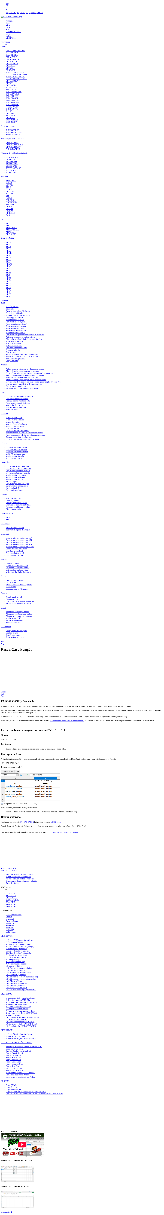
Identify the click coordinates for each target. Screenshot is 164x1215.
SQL (7, 29)
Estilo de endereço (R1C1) (16, 580)
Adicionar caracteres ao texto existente (20, 337)
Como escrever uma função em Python (20, 1077)
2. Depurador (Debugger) (15, 942)
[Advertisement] (19, 672)
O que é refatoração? (13, 1089)
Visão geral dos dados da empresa (18, 572)
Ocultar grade (11, 582)
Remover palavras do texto (16, 341)
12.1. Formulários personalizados (18, 972)
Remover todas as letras (15, 320)
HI (15, 13)
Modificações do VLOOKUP (12, 139)
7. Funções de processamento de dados (20, 1011)
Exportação (5, 534)
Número (4, 365)
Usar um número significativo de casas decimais (24, 384)
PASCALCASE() (27, 822)
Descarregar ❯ (6, 1212)
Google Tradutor (12, 361)
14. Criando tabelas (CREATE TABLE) (21, 1026)
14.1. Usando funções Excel (16, 988)
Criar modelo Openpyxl (15, 553)
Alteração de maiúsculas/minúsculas (14, 153)
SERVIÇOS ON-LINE (10, 870)
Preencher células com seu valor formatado (22, 377)
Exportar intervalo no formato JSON (19, 542)
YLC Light (51, 832)
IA (2, 219)
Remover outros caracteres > (16, 324)
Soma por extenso (8, 126)
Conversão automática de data (17, 399)
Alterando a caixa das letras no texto (19, 874)
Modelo (4, 559)
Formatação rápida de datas (16, 407)
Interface (4, 576)
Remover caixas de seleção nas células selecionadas (25, 435)
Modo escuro (11, 587)
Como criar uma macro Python (17, 1075)
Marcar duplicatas (12, 422)
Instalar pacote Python (14, 620)
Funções (4, 44)
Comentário (5, 462)
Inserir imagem (11, 481)
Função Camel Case (13, 1055)
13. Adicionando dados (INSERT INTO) (21, 1024)
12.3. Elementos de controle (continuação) (22, 977)
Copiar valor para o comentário (17, 466)
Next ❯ (13, 868)
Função (15, 1053)
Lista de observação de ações (17, 570)
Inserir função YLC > (14, 458)
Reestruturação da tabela (15, 426)
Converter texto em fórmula (16, 450)
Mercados (4, 176)
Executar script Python (14, 622)
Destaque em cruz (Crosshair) (17, 589)
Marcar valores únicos (14, 418)
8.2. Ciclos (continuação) (15, 962)
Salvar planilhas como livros (16, 503)
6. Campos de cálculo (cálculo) (17, 1009)
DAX (8, 27)
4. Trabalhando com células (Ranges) (20, 947)
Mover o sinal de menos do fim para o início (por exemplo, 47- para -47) (33, 382)
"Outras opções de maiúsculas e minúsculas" (67, 721)
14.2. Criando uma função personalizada (21, 990)
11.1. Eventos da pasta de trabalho (19, 968)
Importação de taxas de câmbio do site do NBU (24, 1047)
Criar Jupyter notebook (14, 551)
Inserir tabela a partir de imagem (18, 530)
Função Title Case (12, 1066)
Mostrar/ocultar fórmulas (15, 456)
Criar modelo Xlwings (14, 555)
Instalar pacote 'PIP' (13, 618)
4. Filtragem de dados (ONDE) (17, 1004)
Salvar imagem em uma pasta (17, 486)
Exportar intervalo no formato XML (19, 540)
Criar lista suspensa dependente (17, 431)
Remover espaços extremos (16, 326)
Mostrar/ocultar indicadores (16, 477)
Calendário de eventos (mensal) (18, 568)
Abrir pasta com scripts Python (17, 612)
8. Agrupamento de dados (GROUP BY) (21, 1013)
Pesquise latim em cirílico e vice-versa (20, 879)
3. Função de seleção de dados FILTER (21, 1038)
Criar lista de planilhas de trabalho (18, 505)
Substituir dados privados (15, 359)
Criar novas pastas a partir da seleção (20, 601)
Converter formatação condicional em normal (23, 439)
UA (7, 3)
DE (12, 13)
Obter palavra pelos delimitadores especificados (24, 339)
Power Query (6, 627)
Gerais (3, 47)
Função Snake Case (13, 1057)
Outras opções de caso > (15, 317)
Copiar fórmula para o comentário (18, 469)
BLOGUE (5, 1081)
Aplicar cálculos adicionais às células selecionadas (25, 369)
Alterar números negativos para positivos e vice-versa (26, 380)
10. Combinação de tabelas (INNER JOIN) (22, 1017)
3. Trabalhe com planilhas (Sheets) (19, 944)
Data (3, 392)
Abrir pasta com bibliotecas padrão (19, 614)
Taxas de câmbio (7, 238)
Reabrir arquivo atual (14, 597)
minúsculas (10, 309)
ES (7, 13)
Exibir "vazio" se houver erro (17, 452)
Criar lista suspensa (13, 428)
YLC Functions (61, 832)
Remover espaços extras (15, 328)
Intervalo (4, 414)
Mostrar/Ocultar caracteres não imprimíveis (22, 354)
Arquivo (4, 593)
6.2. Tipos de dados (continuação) (18, 953)
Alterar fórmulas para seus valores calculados (23, 371)
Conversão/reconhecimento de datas (19, 396)
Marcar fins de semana (14, 405)
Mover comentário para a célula (18, 473)
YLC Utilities (11, 38)
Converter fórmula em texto (16, 447)
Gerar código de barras (14, 490)
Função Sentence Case (14, 1064)
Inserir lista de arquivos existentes (18, 604)
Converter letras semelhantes (16, 348)
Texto (3, 303)
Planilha (4, 494)
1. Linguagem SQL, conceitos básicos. (20, 998)
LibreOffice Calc (7, 771)
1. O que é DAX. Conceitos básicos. (19, 1034)
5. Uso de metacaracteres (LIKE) (18, 1007)
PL (35, 13)
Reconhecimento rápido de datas (18, 401)
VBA (8, 25)
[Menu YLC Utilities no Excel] (17, 1208)
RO (38, 13)
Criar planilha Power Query (16, 631)
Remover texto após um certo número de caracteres (25, 335)
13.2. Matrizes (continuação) (16, 983)
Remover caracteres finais (15, 333)
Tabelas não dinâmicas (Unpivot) (18, 1051)
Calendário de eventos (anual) (17, 566)
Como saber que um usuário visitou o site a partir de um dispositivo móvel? (34, 1094)
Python (3, 608)
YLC (8, 519)
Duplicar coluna (12, 633)
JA (10, 13)
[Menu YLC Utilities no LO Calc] (17, 1182)
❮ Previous (5, 868)
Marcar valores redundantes (16, 424)
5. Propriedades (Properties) (16, 949)
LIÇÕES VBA (6, 936)
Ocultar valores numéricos (16, 386)
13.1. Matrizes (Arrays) (14, 981)
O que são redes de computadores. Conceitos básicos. (26, 1092)
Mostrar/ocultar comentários (16, 475)
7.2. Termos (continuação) (16, 957)
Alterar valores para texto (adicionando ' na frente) (25, 375)
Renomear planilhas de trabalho (18, 507)
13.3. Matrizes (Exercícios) (16, 985)
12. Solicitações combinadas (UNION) (20, 1022)
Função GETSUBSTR (14, 1070)
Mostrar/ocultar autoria (14, 479)
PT (24, 13)
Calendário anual (12, 563)
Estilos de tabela (7, 513)
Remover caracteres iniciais (16, 330)
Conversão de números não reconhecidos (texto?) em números (29, 373)
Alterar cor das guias (13, 509)
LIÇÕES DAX (7, 1030)
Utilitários (4, 300)
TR (41, 13)
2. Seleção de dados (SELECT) (18, 1000)
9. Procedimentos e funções (16, 964)
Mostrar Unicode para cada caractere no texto (23, 356)
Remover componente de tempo (18, 403)
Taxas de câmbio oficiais (15, 528)
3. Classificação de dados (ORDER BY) (21, 1002)
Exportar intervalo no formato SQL (19, 544)
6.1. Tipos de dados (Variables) (17, 951)
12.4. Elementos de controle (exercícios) (21, 979)
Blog (7, 34)
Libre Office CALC (13, 32)
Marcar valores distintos (15, 420)
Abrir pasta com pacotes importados (19, 616)
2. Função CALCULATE (15, 1036)
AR (18, 13)
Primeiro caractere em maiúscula (18, 315)
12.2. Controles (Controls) (16, 975)
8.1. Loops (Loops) (13, 959)
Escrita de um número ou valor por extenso (22, 388)
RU (7, 5)
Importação (5, 524)
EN (7, 7)
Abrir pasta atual (12, 599)
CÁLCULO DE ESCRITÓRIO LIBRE (16, 1043)
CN (21, 13)
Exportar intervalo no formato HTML (20, 547)
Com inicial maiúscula (14, 313)
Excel (8, 23)
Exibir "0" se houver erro (15, 454)
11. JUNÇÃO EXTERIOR (16, 1020)
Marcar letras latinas (13, 343)
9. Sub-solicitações (13, 1015)
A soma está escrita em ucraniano (18, 877)
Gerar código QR (12, 488)
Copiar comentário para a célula (18, 471)
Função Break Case (13, 1062)
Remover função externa (15, 637)
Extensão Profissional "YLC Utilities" (20, 1073)
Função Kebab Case (13, 1060)
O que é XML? (11, 1085)
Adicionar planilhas (13, 498)
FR (27, 13)
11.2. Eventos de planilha (15, 970)
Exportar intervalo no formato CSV (19, 538)
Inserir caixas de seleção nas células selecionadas (24, 433)
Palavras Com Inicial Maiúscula (18, 311)
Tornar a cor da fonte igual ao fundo (19, 437)
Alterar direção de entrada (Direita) (19, 585)
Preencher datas (12, 409)
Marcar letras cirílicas (14, 346)
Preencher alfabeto (13, 350)
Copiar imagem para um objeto (17, 484)
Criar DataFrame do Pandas (16, 549)
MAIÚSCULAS (12, 307)
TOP (3, 641)
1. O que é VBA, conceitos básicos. (19, 940)
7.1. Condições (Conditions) (16, 955)
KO (32, 13)
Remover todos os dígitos (15, 322)
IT (29, 13)
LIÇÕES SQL (6, 994)
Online (8, 36)
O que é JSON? (12, 1087)
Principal (9, 21)
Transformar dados (13, 635)
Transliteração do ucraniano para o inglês (21, 881)
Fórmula (4, 443)
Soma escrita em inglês (14, 1049)
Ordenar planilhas (12, 500)
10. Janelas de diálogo (14, 966)
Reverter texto (11, 352)
